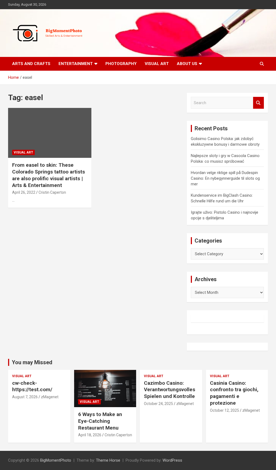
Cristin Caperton (52, 192)
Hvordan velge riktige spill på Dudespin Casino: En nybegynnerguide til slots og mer (225, 178)
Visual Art (157, 63)
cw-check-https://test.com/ (32, 386)
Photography (121, 63)
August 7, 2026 (25, 397)
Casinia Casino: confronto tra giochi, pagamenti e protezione (234, 393)
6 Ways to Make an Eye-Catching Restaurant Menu (100, 421)
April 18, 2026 (89, 435)
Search (258, 103)
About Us (187, 63)
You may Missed (32, 362)
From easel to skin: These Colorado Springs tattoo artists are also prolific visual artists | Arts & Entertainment (48, 175)
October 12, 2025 (224, 410)
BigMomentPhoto (55, 460)
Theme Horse (108, 460)
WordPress (172, 460)
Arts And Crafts (31, 63)
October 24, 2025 (158, 403)
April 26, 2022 (23, 192)
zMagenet (49, 397)
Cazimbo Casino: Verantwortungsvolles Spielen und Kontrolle (169, 389)
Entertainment (75, 63)
